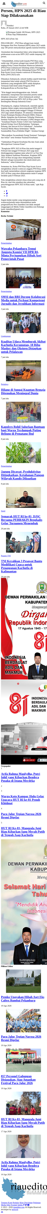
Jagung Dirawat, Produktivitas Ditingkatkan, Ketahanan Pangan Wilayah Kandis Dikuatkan (22, 475)
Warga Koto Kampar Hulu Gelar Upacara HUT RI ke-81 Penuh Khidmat (22, 800)
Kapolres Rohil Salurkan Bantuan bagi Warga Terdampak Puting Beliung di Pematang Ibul (23, 430)
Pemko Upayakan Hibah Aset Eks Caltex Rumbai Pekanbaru (22, 998)
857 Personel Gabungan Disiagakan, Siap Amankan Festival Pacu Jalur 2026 (18, 1079)
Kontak (14, 1205)
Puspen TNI (6, 556)
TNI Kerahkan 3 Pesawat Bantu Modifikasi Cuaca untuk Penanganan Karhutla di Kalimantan (21, 566)
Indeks (20, 1205)
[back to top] (2, 1212)
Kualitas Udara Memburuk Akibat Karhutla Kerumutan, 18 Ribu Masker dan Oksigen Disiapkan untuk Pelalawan (23, 346)
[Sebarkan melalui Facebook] (6, 191)
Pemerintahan (6, 243)
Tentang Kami (6, 1203)
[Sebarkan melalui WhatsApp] (7, 196)
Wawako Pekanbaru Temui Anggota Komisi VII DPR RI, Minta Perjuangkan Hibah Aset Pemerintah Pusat (21, 253)
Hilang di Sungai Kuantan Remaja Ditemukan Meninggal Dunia (23, 391)
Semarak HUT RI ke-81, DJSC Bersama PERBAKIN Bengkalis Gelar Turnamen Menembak (21, 520)
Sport (3, 511)
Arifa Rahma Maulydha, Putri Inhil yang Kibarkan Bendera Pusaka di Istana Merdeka (20, 777)
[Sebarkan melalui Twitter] (7, 193)
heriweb (15, 1209)
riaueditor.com (18, 1207)
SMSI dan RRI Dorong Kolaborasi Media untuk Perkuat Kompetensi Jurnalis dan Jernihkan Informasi (23, 300)
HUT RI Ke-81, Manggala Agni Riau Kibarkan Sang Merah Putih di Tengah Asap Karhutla (23, 831)
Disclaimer (28, 1203)
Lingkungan (6, 336)
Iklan (22, 1203)
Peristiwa (4, 384)
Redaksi (16, 1203)
